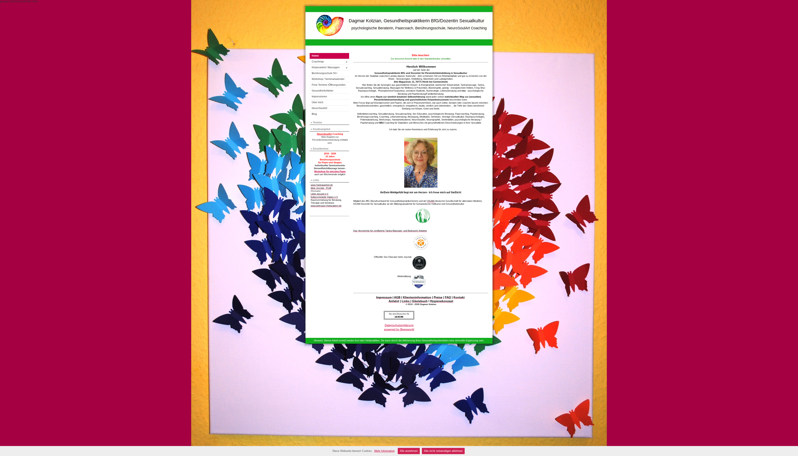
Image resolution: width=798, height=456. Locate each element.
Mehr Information (384, 450)
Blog (314, 114)
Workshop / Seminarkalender (328, 79)
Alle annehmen (409, 450)
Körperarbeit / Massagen (330, 67)
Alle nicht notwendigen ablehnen (443, 450)
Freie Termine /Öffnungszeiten (329, 84)
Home (315, 55)
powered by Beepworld (399, 329)
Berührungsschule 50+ (324, 73)
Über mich (317, 102)
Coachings (330, 61)
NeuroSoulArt (319, 108)
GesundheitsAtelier (322, 90)
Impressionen (319, 96)
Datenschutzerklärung (399, 325)
